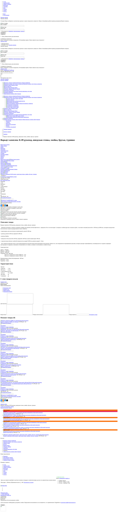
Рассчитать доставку (16, 201)
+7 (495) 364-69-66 (5, 494)
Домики (8, 122)
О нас (4, 1)
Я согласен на (13, 31)
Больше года (6, 289)
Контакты (5, 5)
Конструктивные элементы (26, 103)
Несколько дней (7, 287)
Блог (4, 7)
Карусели (8, 123)
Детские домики (16, 88)
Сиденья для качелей (11, 127)
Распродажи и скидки (8, 458)
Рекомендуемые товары (8, 460)
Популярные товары (8, 457)
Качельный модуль (20, 101)
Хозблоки (11, 90)
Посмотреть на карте (28, 482)
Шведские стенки (20, 115)
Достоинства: (4, 303)
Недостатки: (3, 314)
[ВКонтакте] (1, 205)
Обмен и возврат (7, 4)
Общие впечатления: (38, 314)
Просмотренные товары (6, 407)
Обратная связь (4, 492)
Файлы (2, 171)
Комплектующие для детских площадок (32, 83)
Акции (4, 10)
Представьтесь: (72, 314)
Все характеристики (5, 180)
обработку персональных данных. (16, 31)
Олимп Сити (4, 281)
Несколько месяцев (7, 291)
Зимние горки (14, 85)
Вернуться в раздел (5, 159)
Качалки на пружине (11, 124)
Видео (2, 173)
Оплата (5, 9)
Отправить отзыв (93, 314)
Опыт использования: (6, 285)
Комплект (3, 163)
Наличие (3, 170)
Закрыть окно (4, 41)
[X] (7, 205)
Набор (2, 161)
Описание (3, 164)
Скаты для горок (19, 98)
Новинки (5, 456)
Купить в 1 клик (13, 200)
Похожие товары (4, 169)
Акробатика (16, 106)
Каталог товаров (5, 79)
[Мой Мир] (5, 205)
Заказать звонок (4, 17)
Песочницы (15, 102)
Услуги (5, 11)
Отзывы (2, 168)
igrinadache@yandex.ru (9, 70)
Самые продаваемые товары (7, 406)
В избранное (3, 328)
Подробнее (3, 325)
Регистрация (6, 15)
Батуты (9, 86)
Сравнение (11, 327)
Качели (12, 99)
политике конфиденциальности (68, 502)
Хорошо (2, 504)
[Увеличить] (19, 174)
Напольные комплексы (23, 117)
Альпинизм (15, 104)
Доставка (5, 6)
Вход (4, 13)
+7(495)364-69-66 (60, 477)
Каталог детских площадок (23, 82)
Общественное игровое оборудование (12, 93)
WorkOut (11, 92)
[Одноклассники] (3, 205)
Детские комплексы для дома (25, 91)
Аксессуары (16, 107)
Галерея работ (6, 2)
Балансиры (8, 120)
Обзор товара (4, 160)
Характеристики (4, 165)
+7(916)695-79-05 (5, 45)
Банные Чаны (14, 87)
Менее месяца (6, 290)
